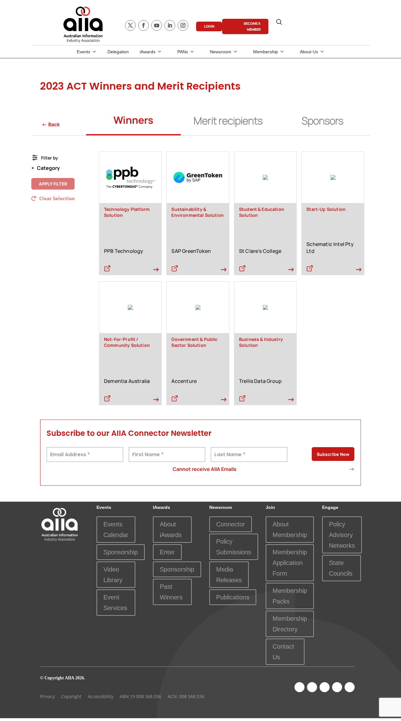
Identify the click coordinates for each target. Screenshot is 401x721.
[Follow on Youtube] (156, 25)
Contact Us (283, 652)
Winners (133, 120)
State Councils (340, 568)
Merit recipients (228, 121)
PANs (182, 51)
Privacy (47, 696)
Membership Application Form (290, 563)
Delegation (118, 51)
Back (51, 124)
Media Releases (229, 574)
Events (83, 51)
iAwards (147, 51)
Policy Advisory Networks (342, 535)
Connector (230, 524)
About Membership (290, 529)
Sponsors (322, 121)
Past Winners (171, 592)
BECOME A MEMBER (252, 26)
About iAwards (171, 529)
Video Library (112, 574)
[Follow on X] (130, 25)
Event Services (115, 602)
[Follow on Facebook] (143, 25)
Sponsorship (120, 552)
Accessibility (100, 696)
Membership (265, 51)
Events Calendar (115, 529)
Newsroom (220, 51)
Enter (167, 552)
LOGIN (209, 26)
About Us (309, 51)
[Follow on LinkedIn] (169, 25)
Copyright (71, 696)
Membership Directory (290, 624)
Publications (232, 597)
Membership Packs (290, 596)
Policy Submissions (233, 547)
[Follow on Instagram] (183, 25)
